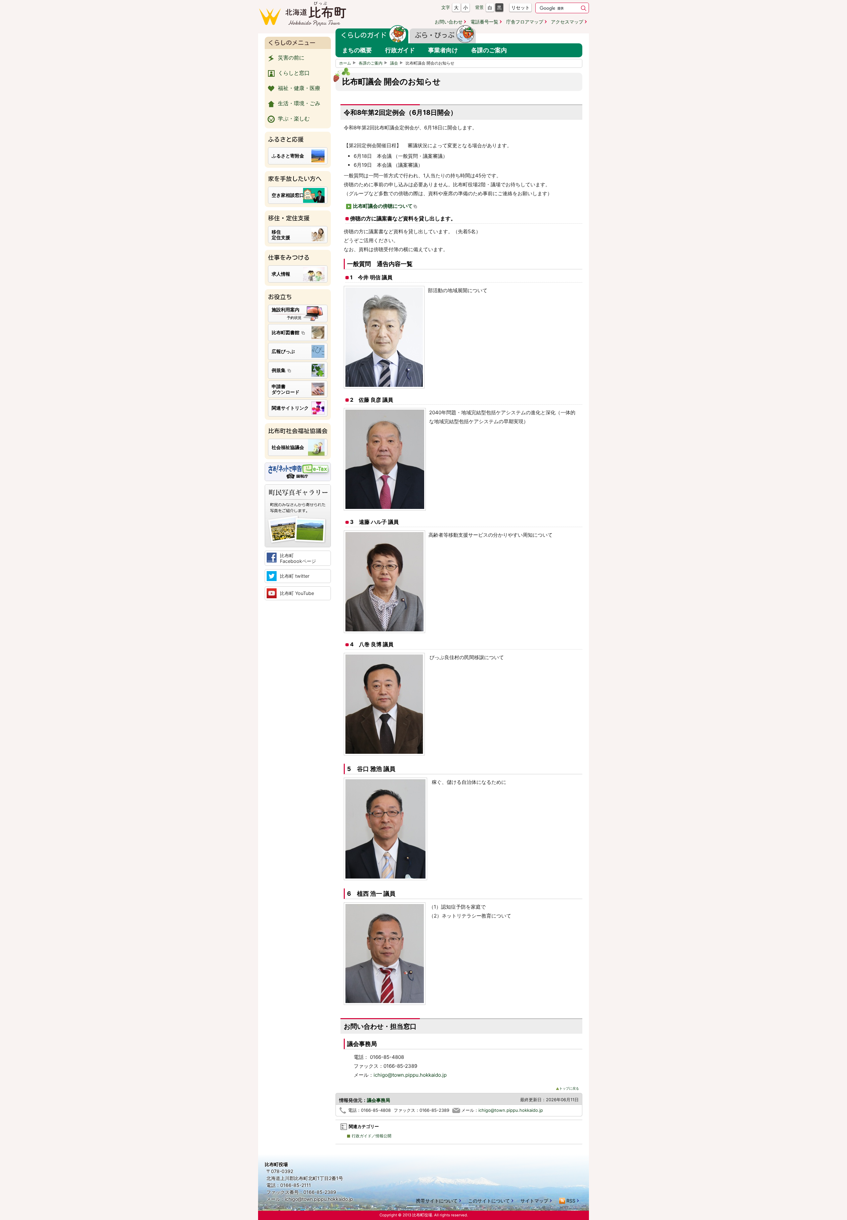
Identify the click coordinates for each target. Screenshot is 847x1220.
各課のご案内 (370, 63)
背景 (479, 7)
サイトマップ (534, 1200)
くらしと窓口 (294, 72)
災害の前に (291, 57)
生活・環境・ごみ (299, 103)
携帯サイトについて (437, 1200)
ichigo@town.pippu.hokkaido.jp (410, 1075)
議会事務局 (378, 1100)
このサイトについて (489, 1200)
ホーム (345, 63)
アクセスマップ (567, 21)
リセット (520, 7)
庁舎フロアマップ (524, 21)
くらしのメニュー (292, 43)
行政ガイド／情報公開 (371, 1136)
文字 (445, 7)
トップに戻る (569, 1088)
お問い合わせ (449, 21)
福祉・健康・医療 (299, 88)
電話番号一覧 (484, 21)
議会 (394, 63)
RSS (570, 1200)
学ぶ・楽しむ (294, 118)
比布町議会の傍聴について (383, 206)
